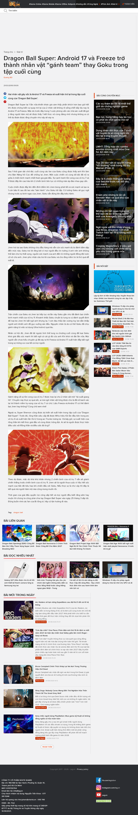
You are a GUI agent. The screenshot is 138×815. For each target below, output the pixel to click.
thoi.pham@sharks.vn (27, 799)
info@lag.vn (18, 791)
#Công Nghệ (93, 4)
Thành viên (129, 4)
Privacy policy (82, 769)
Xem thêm (48, 747)
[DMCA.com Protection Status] (104, 801)
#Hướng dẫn (81, 4)
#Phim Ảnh (105, 4)
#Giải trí (114, 4)
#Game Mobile (48, 4)
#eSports (71, 4)
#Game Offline (61, 4)
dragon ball (18, 512)
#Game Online (35, 4)
